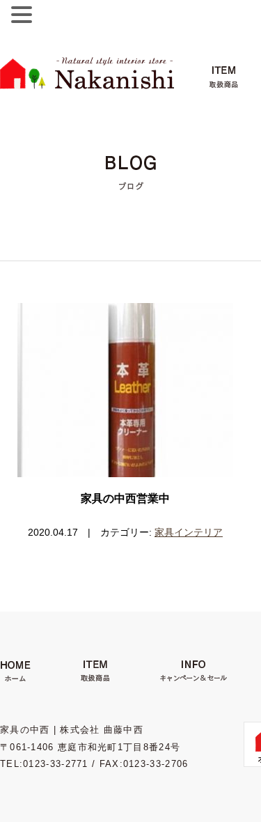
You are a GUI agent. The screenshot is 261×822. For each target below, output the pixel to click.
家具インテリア (189, 532)
